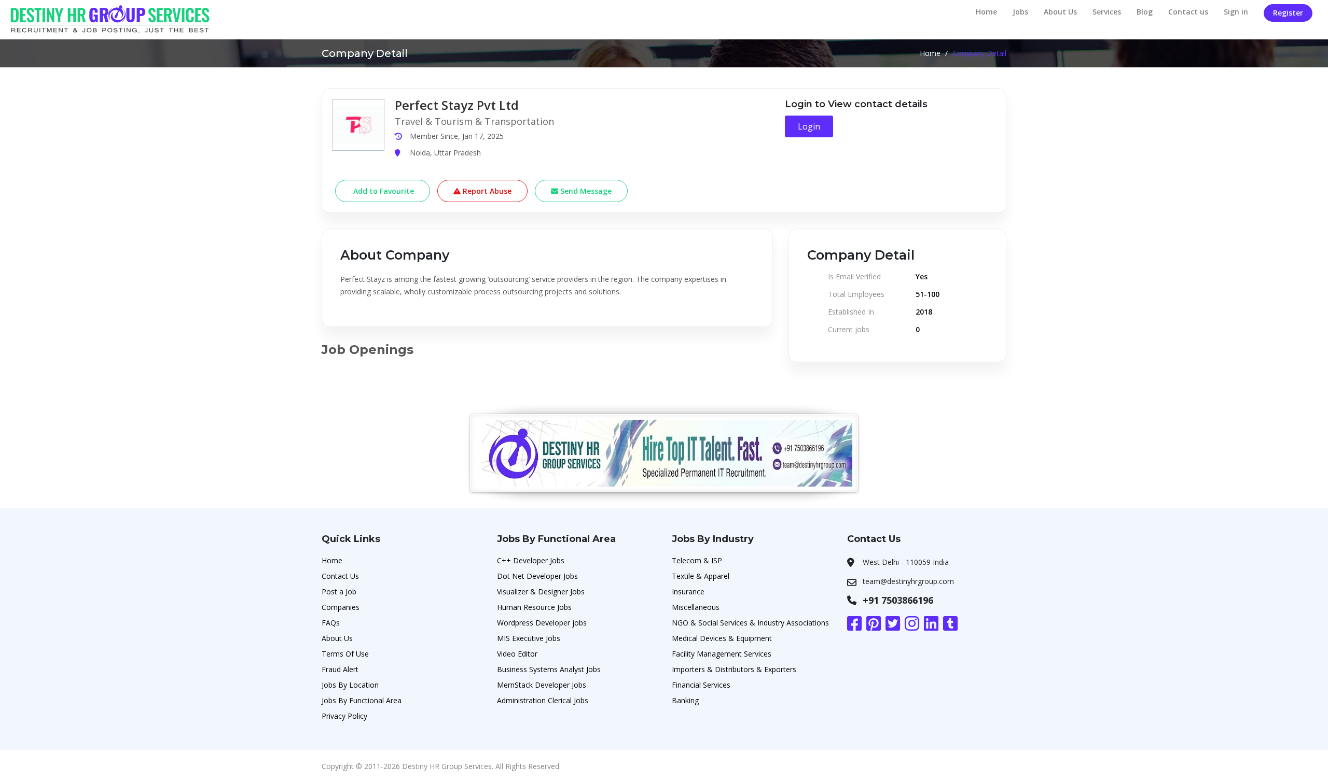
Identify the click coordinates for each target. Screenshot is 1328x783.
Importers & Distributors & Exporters (734, 669)
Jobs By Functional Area (362, 700)
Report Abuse (486, 191)
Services (1106, 12)
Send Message (585, 191)
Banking (685, 700)
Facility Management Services (721, 654)
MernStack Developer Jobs (541, 685)
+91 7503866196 (898, 600)
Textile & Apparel (700, 576)
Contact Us (340, 576)
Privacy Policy (344, 716)
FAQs (331, 623)
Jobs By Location (350, 685)
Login (809, 126)
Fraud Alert (340, 669)
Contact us (1188, 12)
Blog (1145, 12)
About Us (1060, 12)
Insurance (688, 591)
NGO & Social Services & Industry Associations (750, 623)
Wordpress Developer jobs (542, 623)
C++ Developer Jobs (530, 560)
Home (986, 12)
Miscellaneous (696, 607)
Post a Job (339, 591)
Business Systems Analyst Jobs (549, 669)
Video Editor (517, 654)
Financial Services (701, 685)
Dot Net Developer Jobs (537, 576)
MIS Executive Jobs (528, 638)
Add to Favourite (382, 191)
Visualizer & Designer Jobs (541, 591)
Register (1288, 13)
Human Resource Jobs (534, 607)
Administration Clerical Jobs (542, 700)
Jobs (1020, 12)
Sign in (1236, 12)
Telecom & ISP (697, 560)
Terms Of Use (345, 654)
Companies (340, 607)
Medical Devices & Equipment (722, 638)
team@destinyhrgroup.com (908, 581)
